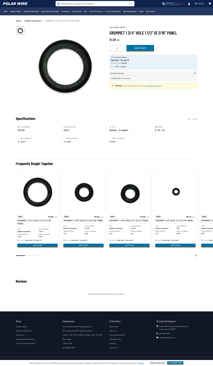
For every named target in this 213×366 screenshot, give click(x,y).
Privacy (141, 363)
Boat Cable (67, 339)
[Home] (15, 3)
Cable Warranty (115, 339)
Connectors (66, 11)
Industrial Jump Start (24, 331)
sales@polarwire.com (167, 337)
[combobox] (94, 3)
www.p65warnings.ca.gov (153, 86)
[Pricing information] (118, 40)
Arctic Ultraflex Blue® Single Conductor (77, 326)
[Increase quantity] (122, 48)
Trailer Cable (67, 343)
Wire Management (130, 11)
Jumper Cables (15, 11)
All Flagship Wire (69, 347)
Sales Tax (113, 331)
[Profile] (189, 4)
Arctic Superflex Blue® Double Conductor (78, 331)
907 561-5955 (164, 333)
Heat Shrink (77, 11)
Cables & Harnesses (31, 11)
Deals (141, 11)
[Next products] (195, 255)
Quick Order (150, 11)
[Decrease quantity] (112, 48)
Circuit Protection (96, 11)
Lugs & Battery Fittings (50, 11)
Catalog (112, 343)
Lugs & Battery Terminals (25, 339)
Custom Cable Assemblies (25, 343)
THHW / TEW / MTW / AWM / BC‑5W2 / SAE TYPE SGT (83, 335)
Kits (85, 11)
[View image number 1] (20, 31)
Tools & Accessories (113, 11)
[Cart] (210, 4)
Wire (5, 11)
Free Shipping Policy (116, 335)
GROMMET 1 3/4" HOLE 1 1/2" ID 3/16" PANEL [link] (62, 21)
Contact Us (113, 347)
